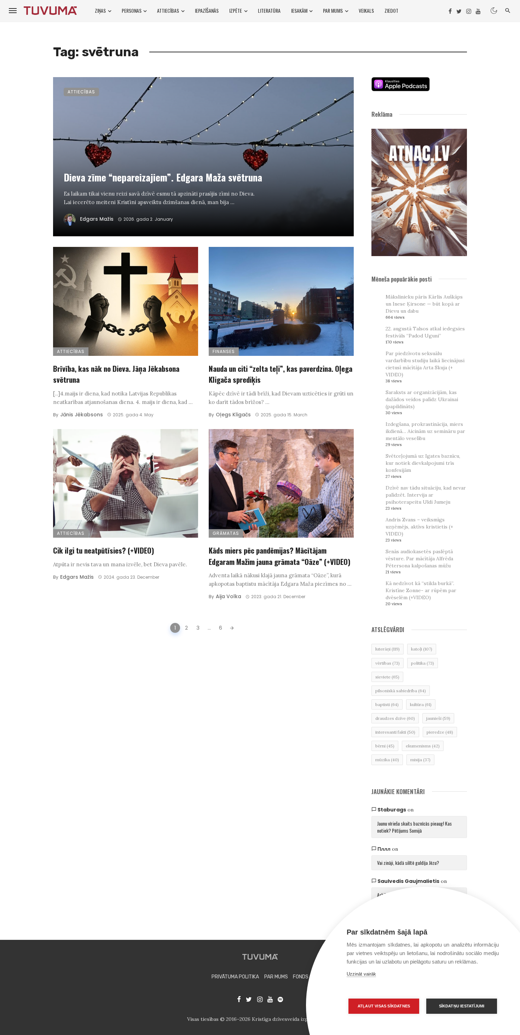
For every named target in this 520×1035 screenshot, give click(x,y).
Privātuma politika (235, 977)
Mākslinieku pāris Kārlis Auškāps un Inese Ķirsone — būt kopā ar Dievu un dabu (424, 304)
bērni (384, 745)
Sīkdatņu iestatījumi (462, 1006)
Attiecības (168, 10)
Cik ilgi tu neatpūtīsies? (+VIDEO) (103, 550)
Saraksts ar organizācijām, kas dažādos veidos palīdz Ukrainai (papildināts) (422, 399)
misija (420, 759)
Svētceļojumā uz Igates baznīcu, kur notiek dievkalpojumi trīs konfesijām (423, 463)
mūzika (387, 759)
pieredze (440, 732)
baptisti (387, 704)
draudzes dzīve (395, 718)
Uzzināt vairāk (361, 974)
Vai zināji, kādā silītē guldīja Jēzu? (408, 862)
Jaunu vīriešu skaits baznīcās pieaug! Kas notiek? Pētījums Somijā (414, 827)
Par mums (333, 10)
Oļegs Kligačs (233, 414)
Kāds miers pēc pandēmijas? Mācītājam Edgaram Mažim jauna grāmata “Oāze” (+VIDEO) (280, 556)
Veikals (366, 10)
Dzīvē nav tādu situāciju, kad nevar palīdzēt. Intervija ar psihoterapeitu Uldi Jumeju (426, 495)
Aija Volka (228, 596)
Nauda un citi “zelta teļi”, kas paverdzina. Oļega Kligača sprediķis (280, 374)
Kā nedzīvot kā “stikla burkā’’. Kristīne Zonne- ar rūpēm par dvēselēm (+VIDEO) (421, 590)
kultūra (421, 704)
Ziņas (100, 10)
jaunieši (438, 718)
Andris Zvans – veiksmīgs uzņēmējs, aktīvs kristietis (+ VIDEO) (419, 526)
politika (422, 663)
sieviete (387, 677)
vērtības (387, 663)
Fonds (300, 977)
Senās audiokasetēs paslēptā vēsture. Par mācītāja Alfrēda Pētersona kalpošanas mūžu (419, 558)
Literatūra (269, 10)
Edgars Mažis (97, 218)
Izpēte (235, 10)
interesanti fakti (395, 732)
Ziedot (391, 10)
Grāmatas (226, 533)
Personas (131, 10)
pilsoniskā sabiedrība (400, 690)
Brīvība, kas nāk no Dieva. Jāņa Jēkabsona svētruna (116, 374)
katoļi (421, 649)
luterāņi (387, 649)
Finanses (224, 351)
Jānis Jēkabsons (81, 414)
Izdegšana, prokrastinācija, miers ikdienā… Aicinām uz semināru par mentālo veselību (425, 431)
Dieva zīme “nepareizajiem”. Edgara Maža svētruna (163, 177)
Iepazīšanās (207, 10)
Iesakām (299, 10)
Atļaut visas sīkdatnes (384, 1006)
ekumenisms (423, 745)
